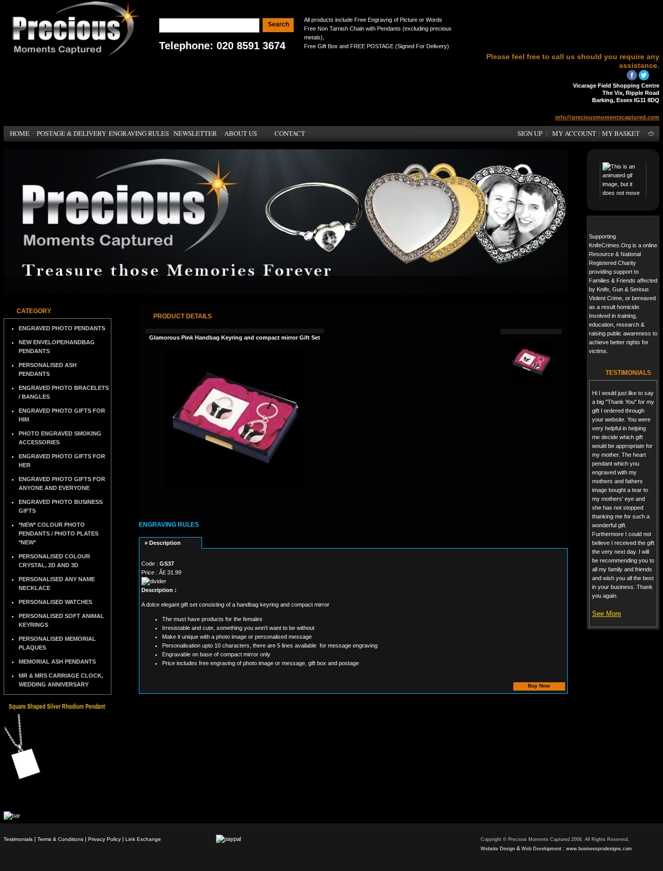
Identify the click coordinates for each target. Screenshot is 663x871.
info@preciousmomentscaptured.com (607, 117)
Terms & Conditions (60, 839)
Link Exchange (143, 839)
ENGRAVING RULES (139, 133)
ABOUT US (240, 133)
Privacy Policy (104, 839)
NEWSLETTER (195, 133)
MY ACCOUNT (574, 133)
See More (606, 613)
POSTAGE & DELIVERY (71, 133)
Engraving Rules (169, 524)
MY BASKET (621, 133)
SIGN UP (529, 133)
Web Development (541, 848)
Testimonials (18, 839)
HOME (20, 133)
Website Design (498, 848)
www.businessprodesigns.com (599, 848)
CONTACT (290, 133)
